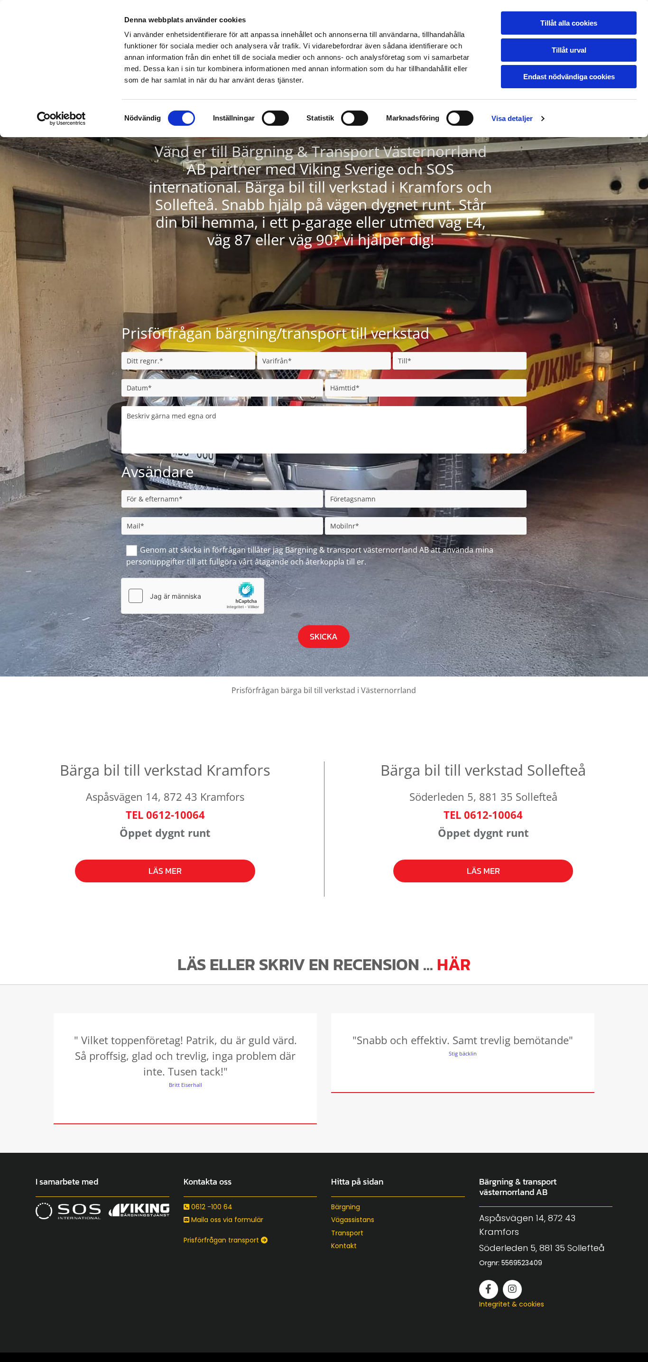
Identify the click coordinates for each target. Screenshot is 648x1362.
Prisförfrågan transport (226, 1240)
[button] (165, 871)
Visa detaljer (512, 118)
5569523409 (521, 1263)
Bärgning (345, 1207)
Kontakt (344, 1246)
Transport (347, 1233)
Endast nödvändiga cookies (569, 77)
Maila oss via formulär (223, 1219)
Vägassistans (352, 1219)
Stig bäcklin (463, 1053)
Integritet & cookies (511, 1304)
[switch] (275, 118)
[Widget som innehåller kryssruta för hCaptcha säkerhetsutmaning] (192, 596)
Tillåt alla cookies (568, 23)
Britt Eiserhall (185, 1084)
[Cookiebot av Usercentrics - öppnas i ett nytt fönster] (61, 118)
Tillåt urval (569, 50)
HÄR (454, 964)
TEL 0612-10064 (165, 814)
